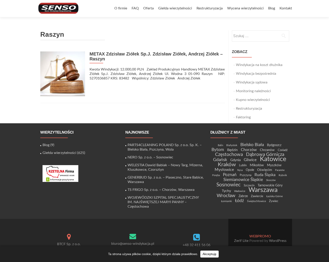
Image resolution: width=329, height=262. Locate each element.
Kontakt (286, 8)
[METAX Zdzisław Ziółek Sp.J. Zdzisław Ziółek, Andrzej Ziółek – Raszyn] (62, 73)
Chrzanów (267, 150)
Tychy (226, 191)
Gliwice (250, 160)
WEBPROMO (260, 236)
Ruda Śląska (265, 175)
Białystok (231, 145)
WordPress (277, 241)
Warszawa (263, 190)
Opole (250, 170)
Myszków (274, 165)
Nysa (240, 170)
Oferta (148, 8)
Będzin (232, 150)
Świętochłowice (256, 201)
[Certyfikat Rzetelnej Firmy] (60, 173)
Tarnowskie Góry (270, 185)
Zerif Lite (241, 241)
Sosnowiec (228, 184)
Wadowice (239, 191)
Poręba (216, 175)
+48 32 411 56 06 (196, 245)
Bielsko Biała (252, 145)
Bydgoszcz (274, 145)
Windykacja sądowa (251, 82)
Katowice (273, 159)
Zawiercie (257, 196)
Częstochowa (229, 154)
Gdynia (235, 160)
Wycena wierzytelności (245, 8)
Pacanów (280, 170)
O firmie (120, 8)
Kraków (227, 164)
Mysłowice (224, 170)
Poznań (230, 175)
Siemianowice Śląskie (243, 180)
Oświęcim (264, 170)
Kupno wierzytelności (253, 100)
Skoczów (271, 180)
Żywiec (273, 201)
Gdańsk (220, 160)
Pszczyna (245, 175)
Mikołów (257, 165)
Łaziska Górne (274, 196)
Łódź (239, 200)
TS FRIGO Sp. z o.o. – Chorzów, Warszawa (161, 190)
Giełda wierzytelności (175, 8)
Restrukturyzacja (210, 8)
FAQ (135, 8)
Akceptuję (209, 254)
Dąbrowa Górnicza (265, 154)
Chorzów (249, 150)
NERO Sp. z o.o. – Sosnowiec (150, 157)
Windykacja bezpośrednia (256, 73)
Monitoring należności (253, 91)
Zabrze (243, 196)
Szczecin (249, 185)
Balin (220, 145)
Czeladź (283, 150)
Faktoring (243, 117)
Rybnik (283, 175)
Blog (271, 8)
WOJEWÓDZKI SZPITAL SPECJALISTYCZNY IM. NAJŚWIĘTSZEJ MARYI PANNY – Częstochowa (163, 202)
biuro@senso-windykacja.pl (132, 243)
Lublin (243, 165)
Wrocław (226, 195)
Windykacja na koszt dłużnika (259, 65)
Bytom (218, 150)
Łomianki (226, 201)
